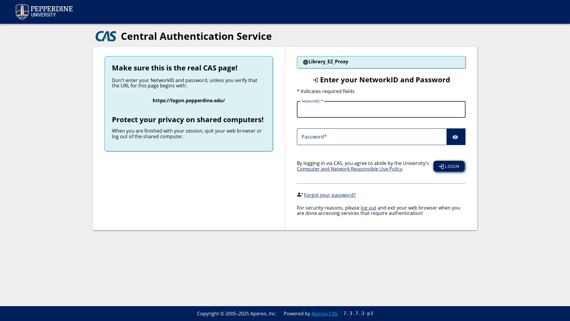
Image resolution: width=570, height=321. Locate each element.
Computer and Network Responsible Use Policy (349, 169)
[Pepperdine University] (44, 11)
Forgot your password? (330, 195)
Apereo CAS (324, 313)
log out (368, 207)
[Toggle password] (456, 136)
